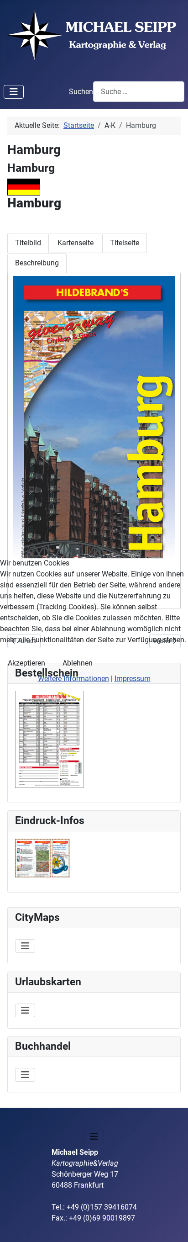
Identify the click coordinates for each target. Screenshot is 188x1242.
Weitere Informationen (73, 678)
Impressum (133, 678)
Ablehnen (78, 663)
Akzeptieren (26, 663)
